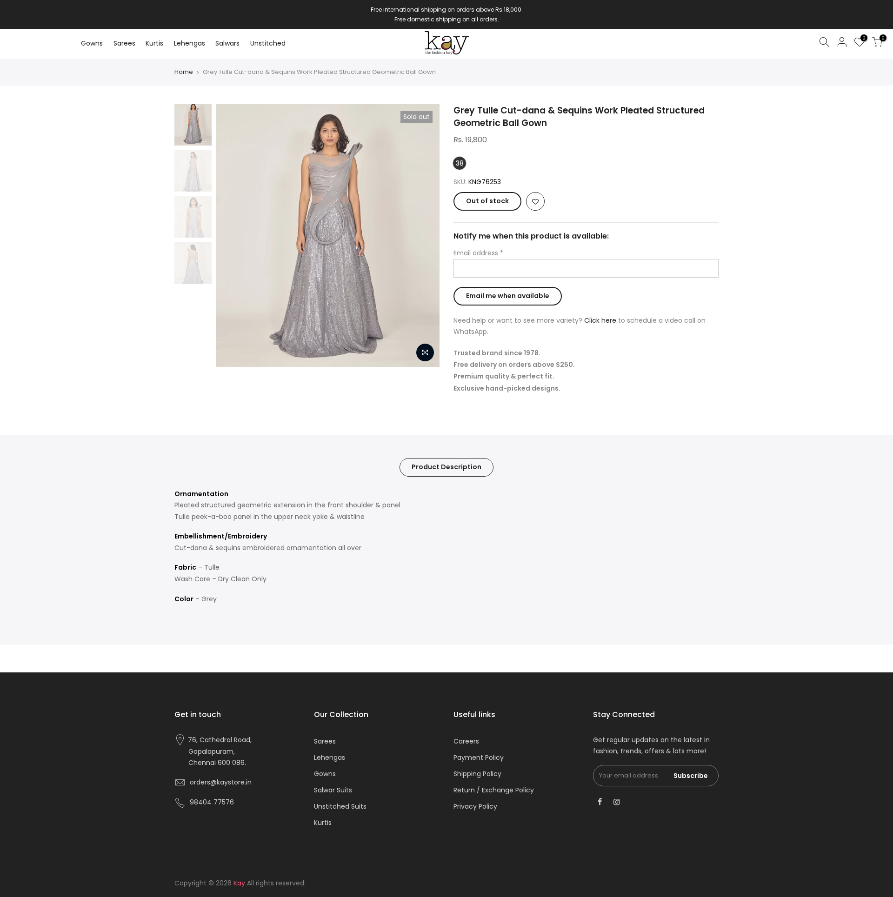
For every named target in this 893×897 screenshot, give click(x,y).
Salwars (227, 43)
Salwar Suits (333, 790)
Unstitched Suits (340, 806)
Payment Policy (478, 757)
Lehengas (189, 43)
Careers (466, 741)
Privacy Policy (475, 806)
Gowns (92, 43)
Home (183, 72)
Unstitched (268, 43)
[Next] (423, 235)
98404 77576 (212, 802)
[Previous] (232, 235)
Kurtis (154, 43)
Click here (600, 320)
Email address (478, 253)
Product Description (446, 467)
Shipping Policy (477, 773)
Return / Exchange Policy (493, 790)
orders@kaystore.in (221, 782)
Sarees (124, 43)
